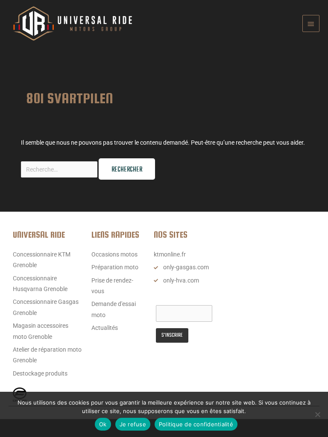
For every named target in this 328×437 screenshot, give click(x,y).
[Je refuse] (317, 414)
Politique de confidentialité (196, 424)
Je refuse (133, 424)
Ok (103, 424)
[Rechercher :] (60, 169)
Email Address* (176, 297)
